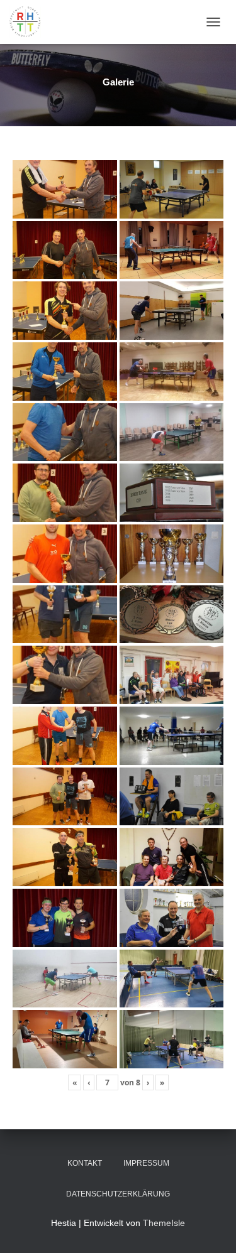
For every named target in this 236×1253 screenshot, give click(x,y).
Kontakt (84, 1163)
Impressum (146, 1163)
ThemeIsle (164, 1223)
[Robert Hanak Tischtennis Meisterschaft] (29, 22)
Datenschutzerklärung (118, 1194)
